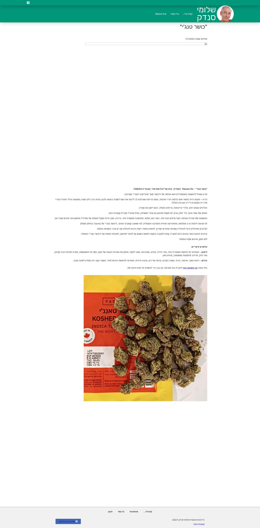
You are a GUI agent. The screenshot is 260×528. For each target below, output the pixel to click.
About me (160, 13)
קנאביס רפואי (198, 524)
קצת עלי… (187, 13)
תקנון (110, 511)
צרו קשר (174, 13)
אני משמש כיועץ (190, 267)
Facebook (134, 511)
